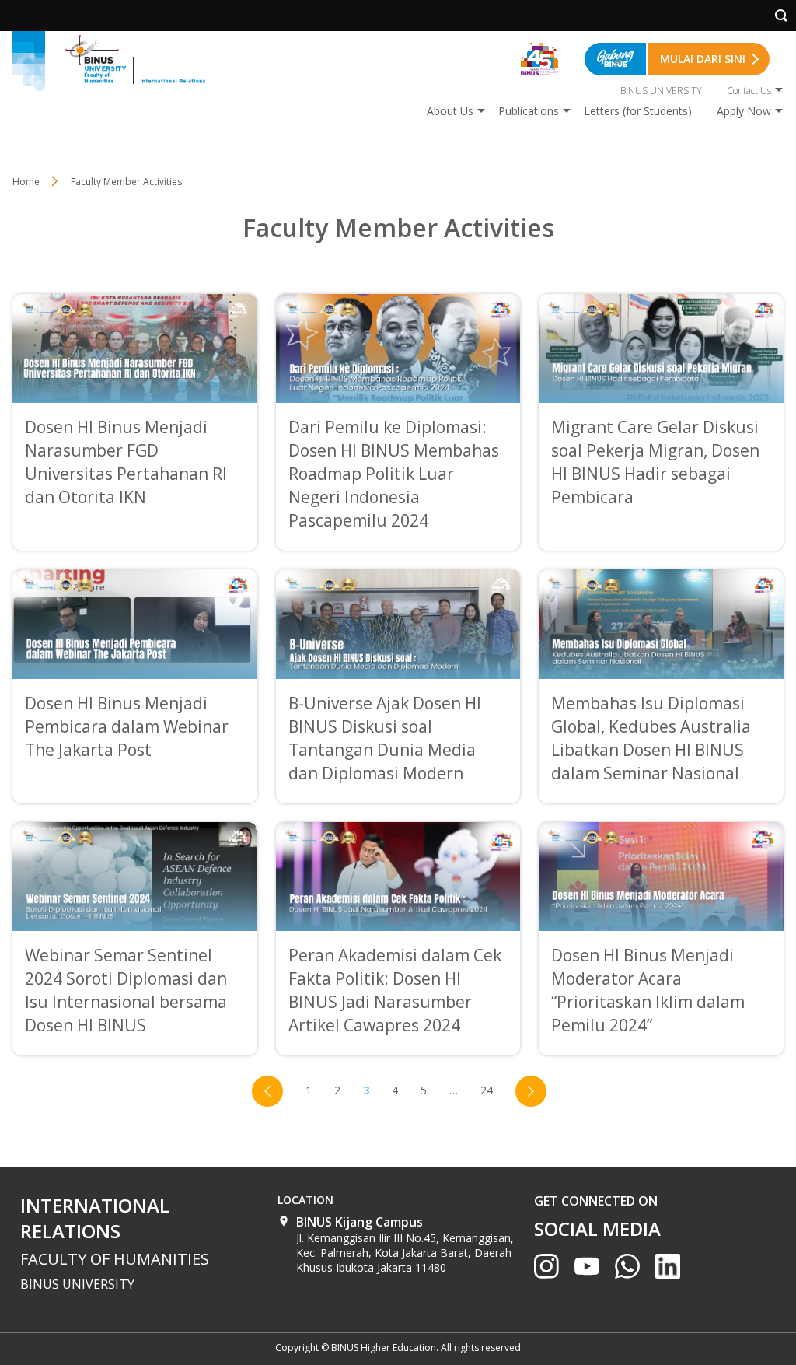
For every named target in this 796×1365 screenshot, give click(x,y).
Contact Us (749, 90)
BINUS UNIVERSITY (661, 90)
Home (26, 181)
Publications (528, 110)
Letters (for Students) (638, 110)
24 (486, 1090)
